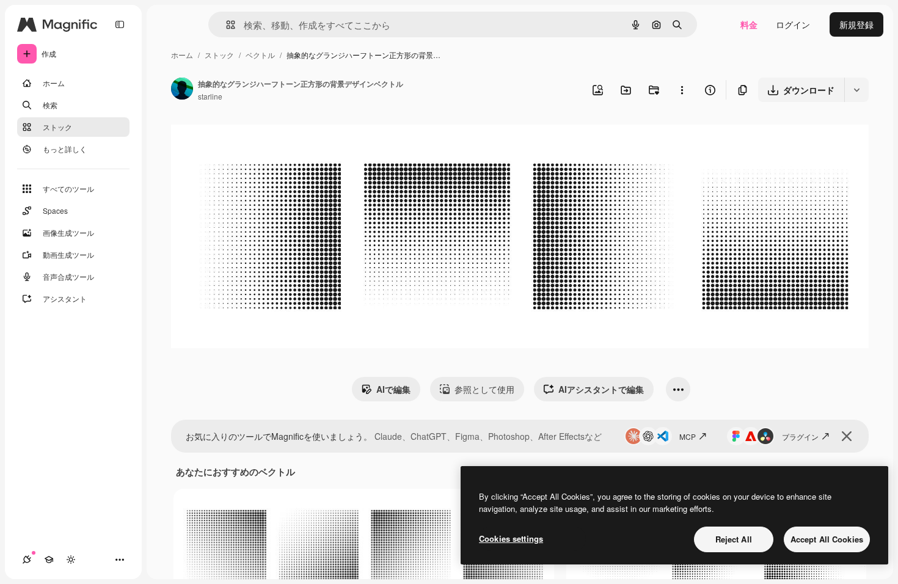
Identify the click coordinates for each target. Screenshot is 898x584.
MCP (687, 436)
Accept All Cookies (826, 539)
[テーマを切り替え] (71, 559)
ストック (219, 54)
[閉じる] (846, 436)
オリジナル (255, 137)
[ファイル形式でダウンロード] (856, 90)
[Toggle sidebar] (120, 24)
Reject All (733, 539)
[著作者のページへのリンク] (182, 90)
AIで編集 (393, 389)
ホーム (182, 54)
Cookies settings (511, 538)
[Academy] (49, 559)
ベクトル (260, 54)
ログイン (793, 24)
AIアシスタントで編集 (601, 389)
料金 (748, 24)
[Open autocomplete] (226, 24)
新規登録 (856, 24)
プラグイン (800, 436)
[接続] (27, 559)
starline (210, 96)
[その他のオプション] (682, 90)
